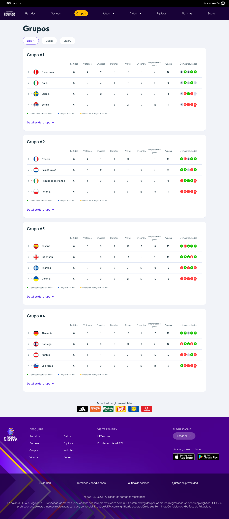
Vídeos (34, 457)
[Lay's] (121, 409)
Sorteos (34, 443)
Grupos (34, 450)
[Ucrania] (36, 278)
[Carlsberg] (108, 409)
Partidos (35, 436)
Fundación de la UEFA (110, 443)
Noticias (69, 450)
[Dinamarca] (36, 72)
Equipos (68, 443)
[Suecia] (36, 94)
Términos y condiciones (91, 483)
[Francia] (36, 159)
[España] (36, 246)
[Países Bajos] (36, 170)
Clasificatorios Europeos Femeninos (9, 13)
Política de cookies (138, 483)
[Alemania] (36, 333)
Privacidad (44, 483)
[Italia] (36, 83)
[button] (107, 13)
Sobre (67, 457)
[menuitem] (34, 13)
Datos (67, 436)
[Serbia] (36, 104)
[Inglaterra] (36, 257)
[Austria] (36, 355)
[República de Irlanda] (36, 180)
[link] (30, 13)
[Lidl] (133, 409)
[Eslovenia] (36, 365)
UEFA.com (103, 436)
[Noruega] (36, 344)
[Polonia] (36, 191)
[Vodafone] (146, 409)
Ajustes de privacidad (185, 483)
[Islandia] (36, 268)
